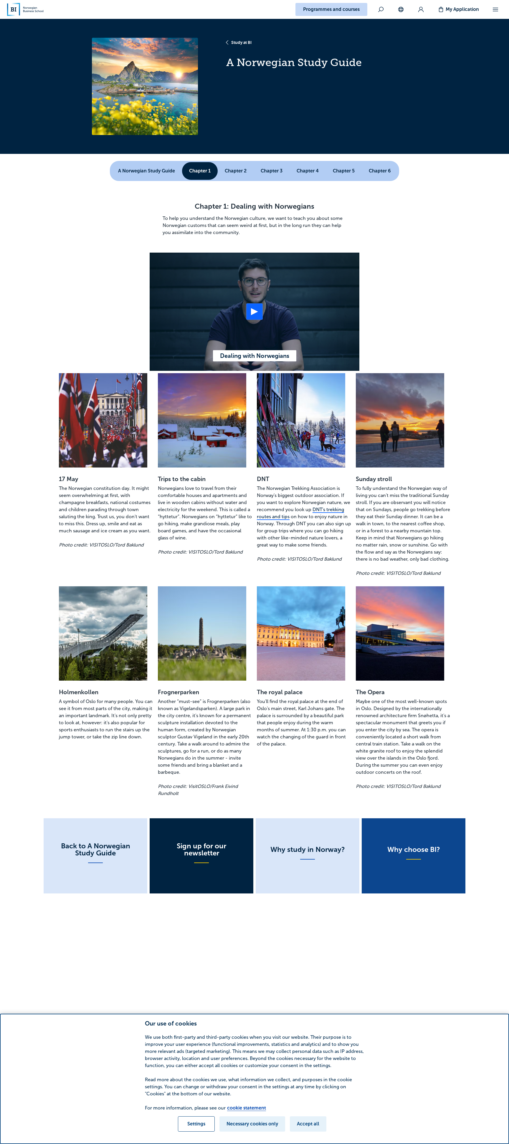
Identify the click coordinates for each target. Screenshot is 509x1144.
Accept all (308, 1123)
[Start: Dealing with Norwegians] (254, 311)
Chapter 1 (200, 170)
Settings (196, 1123)
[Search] (380, 9)
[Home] (25, 9)
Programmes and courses (331, 9)
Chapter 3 (271, 170)
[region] (254, 1079)
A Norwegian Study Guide (146, 170)
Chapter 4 (308, 170)
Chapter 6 (380, 170)
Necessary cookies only (252, 1123)
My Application (462, 9)
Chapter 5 (344, 170)
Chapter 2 (236, 170)
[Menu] (495, 9)
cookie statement (246, 1107)
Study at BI (241, 42)
